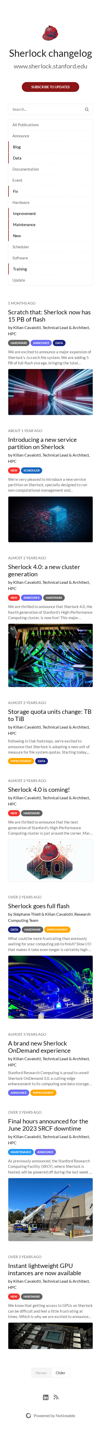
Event (17, 180)
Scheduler (20, 246)
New (17, 235)
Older (61, 1372)
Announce (20, 135)
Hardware (21, 202)
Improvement (24, 213)
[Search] (87, 109)
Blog (17, 147)
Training (20, 269)
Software (20, 258)
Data (17, 158)
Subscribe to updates (50, 87)
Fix (15, 191)
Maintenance (24, 224)
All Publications (25, 124)
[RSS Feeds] (56, 1396)
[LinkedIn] (48, 1396)
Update (18, 280)
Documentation (25, 169)
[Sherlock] (50, 34)
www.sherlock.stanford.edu (50, 66)
